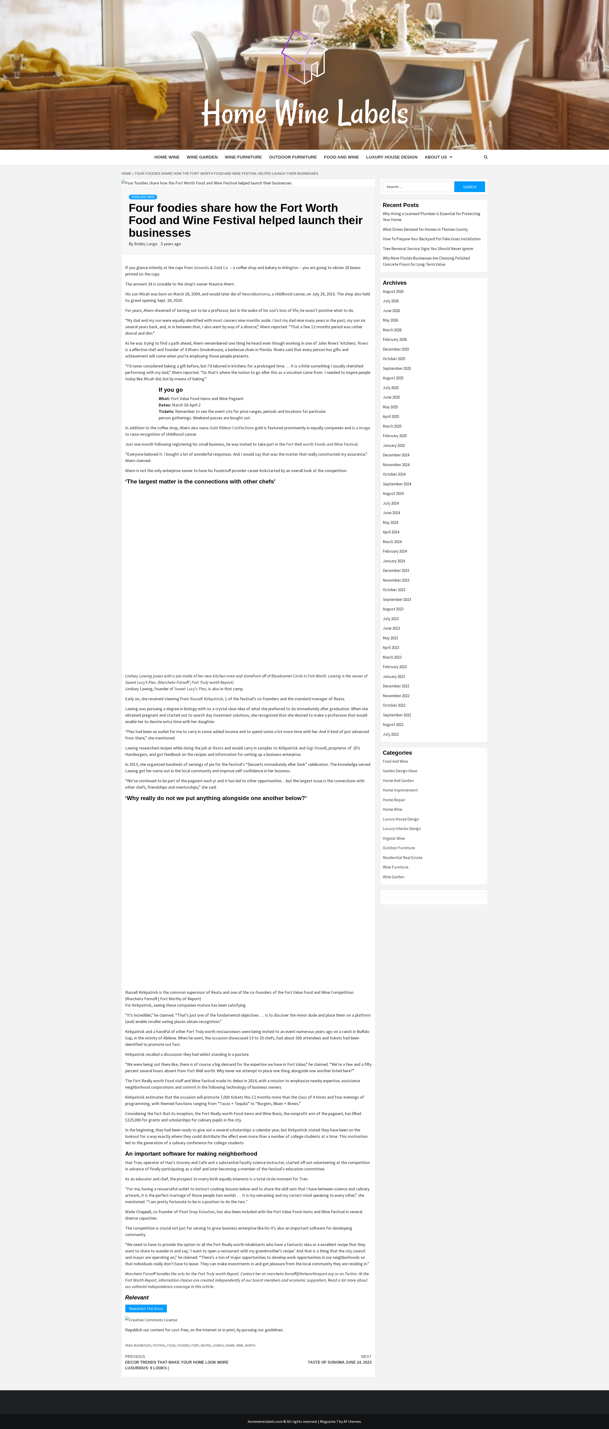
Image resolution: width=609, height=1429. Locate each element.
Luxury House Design (391, 157)
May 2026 (390, 320)
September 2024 (397, 484)
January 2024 (394, 561)
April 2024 (391, 532)
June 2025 (391, 397)
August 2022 (393, 724)
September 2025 (397, 368)
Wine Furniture (243, 157)
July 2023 (391, 618)
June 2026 (391, 310)
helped (206, 1345)
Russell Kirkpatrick (206, 698)
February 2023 (395, 666)
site (229, 411)
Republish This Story (146, 1308)
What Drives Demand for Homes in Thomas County (425, 229)
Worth (250, 1345)
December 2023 (396, 570)
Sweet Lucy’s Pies (190, 688)
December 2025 (396, 349)
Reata (218, 748)
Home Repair (394, 799)
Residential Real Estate (402, 857)
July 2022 (391, 734)
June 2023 (391, 628)
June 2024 (391, 512)
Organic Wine (394, 838)
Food (171, 1345)
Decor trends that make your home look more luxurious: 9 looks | (177, 1362)
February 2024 (395, 551)
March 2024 (392, 541)
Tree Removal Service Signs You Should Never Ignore (428, 248)
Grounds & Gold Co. (211, 267)
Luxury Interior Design (402, 828)
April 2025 (391, 416)
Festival (159, 1345)
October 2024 (394, 474)
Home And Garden (398, 780)
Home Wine (167, 157)
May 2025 (390, 407)
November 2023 (396, 580)
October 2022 (394, 705)
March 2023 (392, 657)
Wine (239, 1345)
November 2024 (396, 464)
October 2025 (394, 358)
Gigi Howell (316, 748)
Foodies (183, 1345)
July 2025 (391, 387)
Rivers (363, 343)
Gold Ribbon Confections (232, 427)
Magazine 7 (329, 1421)
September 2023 (397, 599)
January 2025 (394, 445)
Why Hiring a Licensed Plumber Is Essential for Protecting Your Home (431, 216)
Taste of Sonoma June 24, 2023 (340, 1359)
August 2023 (393, 609)
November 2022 (396, 695)
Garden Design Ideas (400, 770)
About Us (436, 157)
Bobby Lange (146, 243)
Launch (218, 1345)
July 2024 (391, 503)
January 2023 (394, 676)
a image (363, 427)
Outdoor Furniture (293, 157)
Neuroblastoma (256, 294)
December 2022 (396, 686)
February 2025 (395, 435)
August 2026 (393, 291)
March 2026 (392, 330)
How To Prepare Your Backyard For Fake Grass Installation (432, 238)
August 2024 (393, 493)
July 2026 (391, 301)
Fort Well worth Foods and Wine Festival (322, 444)
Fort (195, 1345)
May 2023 (390, 638)
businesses (142, 1345)
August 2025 (393, 378)
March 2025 (392, 426)
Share (230, 1345)
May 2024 (390, 522)
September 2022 (397, 715)
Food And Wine (341, 157)
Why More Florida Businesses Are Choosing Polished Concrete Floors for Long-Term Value (426, 261)
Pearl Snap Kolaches (197, 1211)
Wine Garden (202, 157)
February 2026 (395, 339)
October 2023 (394, 589)
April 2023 (391, 647)
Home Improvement (400, 790)
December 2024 (396, 455)
